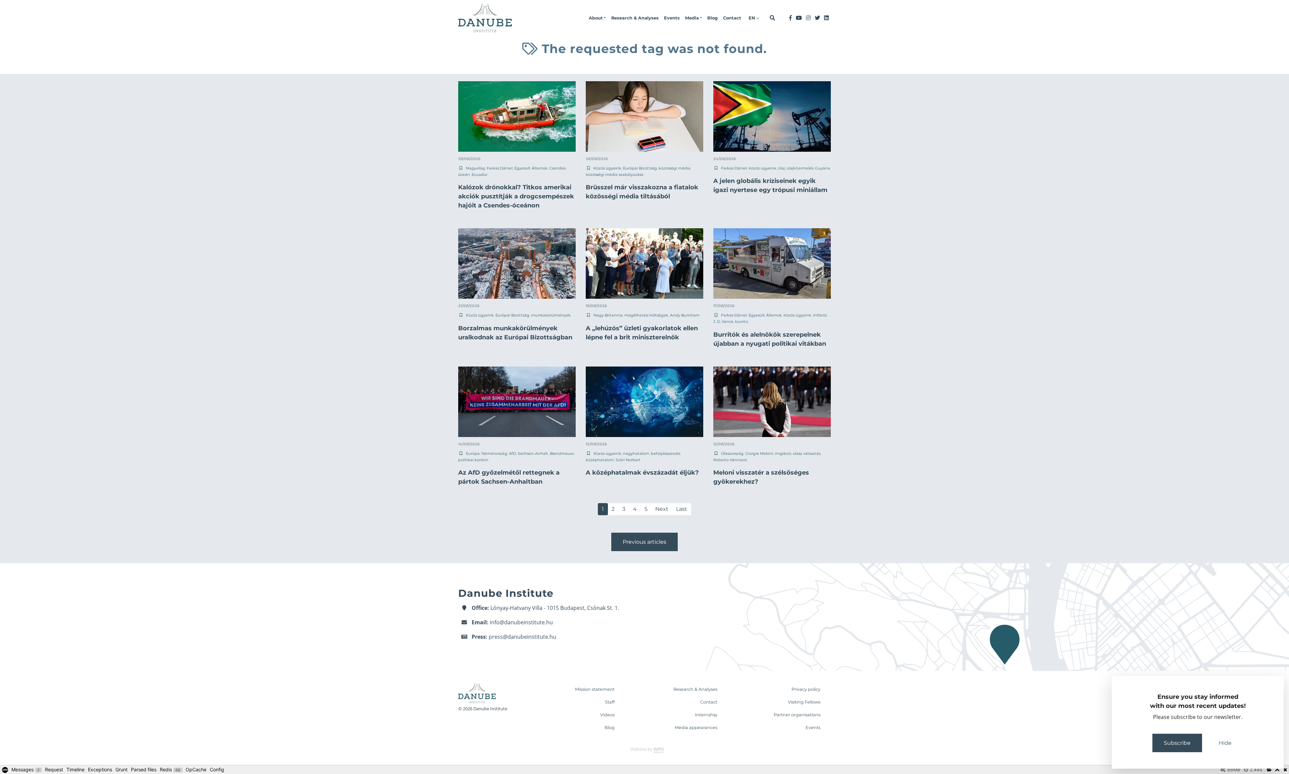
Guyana (822, 168)
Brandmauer (562, 453)
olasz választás (806, 453)
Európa (473, 453)
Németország (494, 453)
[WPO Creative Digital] (644, 749)
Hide (1225, 743)
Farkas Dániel (500, 168)
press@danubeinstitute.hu (522, 636)
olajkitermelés (799, 168)
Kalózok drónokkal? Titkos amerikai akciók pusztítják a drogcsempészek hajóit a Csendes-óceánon (516, 196)
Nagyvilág (475, 168)
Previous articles (644, 542)
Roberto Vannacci (730, 459)
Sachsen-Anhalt (533, 453)
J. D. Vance (723, 321)
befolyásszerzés (665, 453)
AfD (512, 453)
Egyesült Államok (530, 168)
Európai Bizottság (640, 168)
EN (752, 17)
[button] (597, 18)
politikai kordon (473, 459)
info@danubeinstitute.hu (521, 622)
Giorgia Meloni (759, 453)
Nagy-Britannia (608, 315)
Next (661, 509)
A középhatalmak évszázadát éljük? (642, 472)
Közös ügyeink (607, 168)
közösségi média (674, 168)
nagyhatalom (636, 453)
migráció (783, 453)
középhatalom (600, 459)
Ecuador (479, 174)
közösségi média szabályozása (614, 174)
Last (681, 509)
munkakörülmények (551, 315)
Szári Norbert (628, 459)
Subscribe (1177, 743)
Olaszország (732, 453)
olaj (781, 168)
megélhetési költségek (646, 315)
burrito (741, 321)
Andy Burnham (685, 315)
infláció (820, 315)
